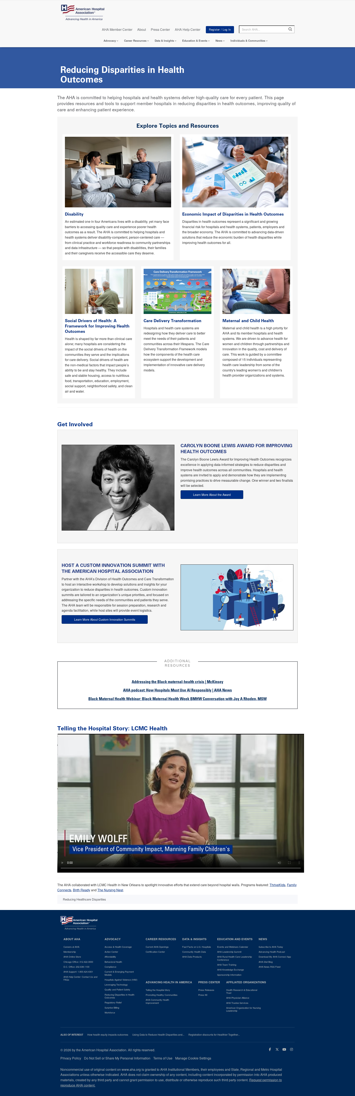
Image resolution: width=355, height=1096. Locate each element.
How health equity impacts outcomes (107, 1034)
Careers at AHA (71, 946)
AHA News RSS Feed (269, 966)
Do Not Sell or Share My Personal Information (117, 1058)
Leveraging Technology (116, 984)
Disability (75, 214)
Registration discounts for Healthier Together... (214, 1034)
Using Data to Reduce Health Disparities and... (158, 1034)
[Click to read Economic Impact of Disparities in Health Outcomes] (235, 172)
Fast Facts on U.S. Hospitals (196, 946)
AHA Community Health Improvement (157, 1001)
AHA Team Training (226, 964)
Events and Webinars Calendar (232, 946)
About (141, 29)
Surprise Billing (112, 1007)
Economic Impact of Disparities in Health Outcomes (233, 214)
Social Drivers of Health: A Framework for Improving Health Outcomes (97, 326)
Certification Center (155, 951)
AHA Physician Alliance (237, 997)
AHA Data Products (192, 956)
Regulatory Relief (113, 1002)
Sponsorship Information (229, 974)
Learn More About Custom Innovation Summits (104, 619)
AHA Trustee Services (237, 1002)
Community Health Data (194, 951)
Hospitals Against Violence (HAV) (121, 979)
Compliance (110, 966)
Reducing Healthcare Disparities (84, 899)
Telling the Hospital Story (158, 989)
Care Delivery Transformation (172, 320)
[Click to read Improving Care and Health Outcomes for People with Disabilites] (118, 172)
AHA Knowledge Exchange (230, 969)
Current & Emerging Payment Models (119, 973)
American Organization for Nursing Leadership (243, 1009)
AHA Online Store (72, 956)
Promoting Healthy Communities (162, 994)
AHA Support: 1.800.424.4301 (78, 971)
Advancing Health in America (169, 982)
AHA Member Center (117, 29)
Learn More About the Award (212, 495)
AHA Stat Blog (266, 961)
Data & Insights (164, 41)
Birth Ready (81, 890)
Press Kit (202, 994)
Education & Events (194, 41)
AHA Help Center (187, 29)
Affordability (110, 956)
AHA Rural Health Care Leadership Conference (234, 958)
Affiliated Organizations (246, 982)
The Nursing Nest (110, 890)
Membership (69, 951)
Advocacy (110, 41)
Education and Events (234, 939)
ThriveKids (277, 884)
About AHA (71, 939)
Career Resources (135, 41)
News (219, 41)
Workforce (110, 1012)
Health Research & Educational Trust (241, 991)
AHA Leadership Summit (229, 951)
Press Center (160, 29)
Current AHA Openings (157, 946)
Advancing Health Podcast (272, 951)
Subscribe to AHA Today (271, 946)
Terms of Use (162, 1058)
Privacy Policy (70, 1058)
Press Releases (206, 989)
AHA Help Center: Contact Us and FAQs (80, 978)
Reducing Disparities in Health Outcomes (119, 996)
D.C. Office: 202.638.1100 (76, 966)
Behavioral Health (113, 961)
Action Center (111, 951)
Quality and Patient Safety (117, 989)
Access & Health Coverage (118, 946)
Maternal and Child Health (248, 320)
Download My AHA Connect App (275, 956)
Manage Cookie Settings (193, 1058)
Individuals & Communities (248, 41)
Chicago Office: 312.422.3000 (78, 961)
